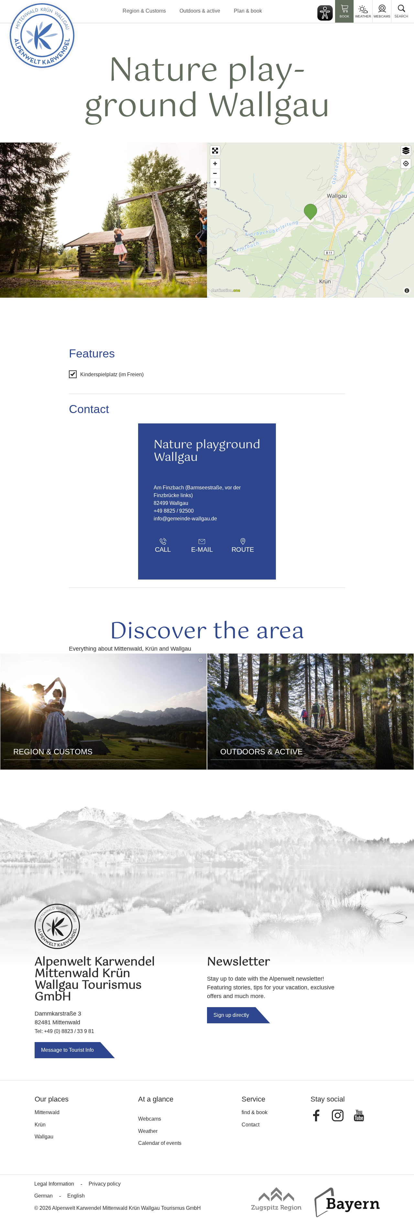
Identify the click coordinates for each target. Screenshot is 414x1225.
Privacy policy (105, 1184)
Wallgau (44, 1136)
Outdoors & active (200, 11)
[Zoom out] (215, 173)
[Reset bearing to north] (215, 183)
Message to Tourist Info (67, 1050)
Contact (250, 1124)
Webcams (382, 16)
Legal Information (54, 1184)
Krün (40, 1124)
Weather (363, 16)
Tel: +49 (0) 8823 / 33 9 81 (64, 1031)
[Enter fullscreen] (215, 150)
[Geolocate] (406, 163)
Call (163, 549)
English (76, 1195)
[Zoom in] (215, 163)
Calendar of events (159, 1143)
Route (243, 549)
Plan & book (248, 11)
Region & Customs (144, 11)
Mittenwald (47, 1112)
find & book (254, 1112)
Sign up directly (231, 1015)
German (43, 1195)
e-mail (202, 549)
